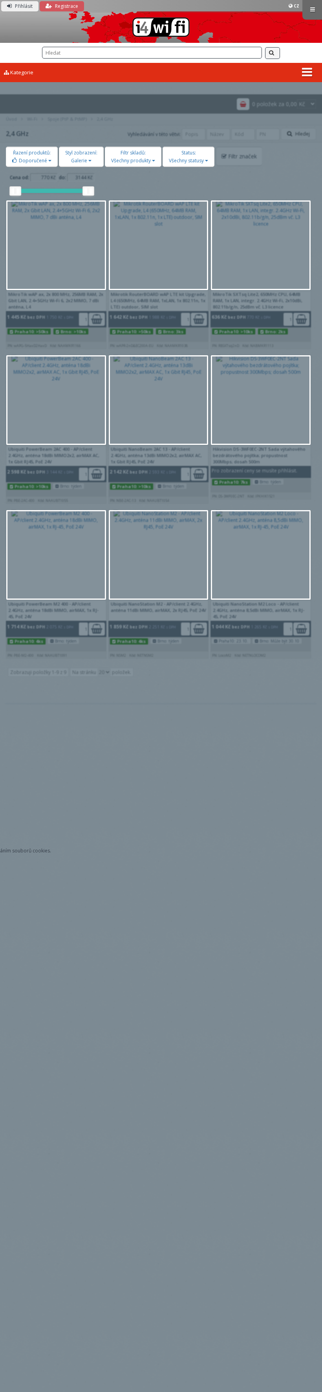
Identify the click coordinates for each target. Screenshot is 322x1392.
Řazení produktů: (32, 156)
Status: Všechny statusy (187, 156)
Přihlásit (23, 6)
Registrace (66, 6)
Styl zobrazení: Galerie (81, 156)
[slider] (15, 191)
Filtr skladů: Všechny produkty (131, 156)
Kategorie (21, 72)
